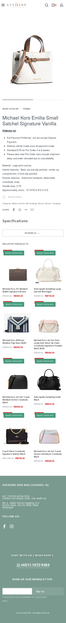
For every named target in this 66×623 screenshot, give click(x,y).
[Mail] (32, 209)
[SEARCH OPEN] (46, 5)
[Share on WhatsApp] (19, 209)
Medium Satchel (18, 203)
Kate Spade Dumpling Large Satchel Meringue (47, 290)
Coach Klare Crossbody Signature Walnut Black (13, 453)
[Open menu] (3, 5)
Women (26, 108)
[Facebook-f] (4, 526)
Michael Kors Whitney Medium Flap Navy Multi (14, 341)
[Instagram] (12, 526)
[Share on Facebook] (13, 209)
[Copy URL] (26, 209)
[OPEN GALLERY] (33, 55)
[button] (33, 233)
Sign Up (40, 591)
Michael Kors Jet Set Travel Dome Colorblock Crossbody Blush (48, 454)
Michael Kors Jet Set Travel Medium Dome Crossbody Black (15, 400)
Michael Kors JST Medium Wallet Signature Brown (15, 290)
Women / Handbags (53, 203)
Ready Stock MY (10, 108)
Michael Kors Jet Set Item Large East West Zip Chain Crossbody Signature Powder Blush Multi (48, 344)
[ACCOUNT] (61, 5)
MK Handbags (31, 203)
